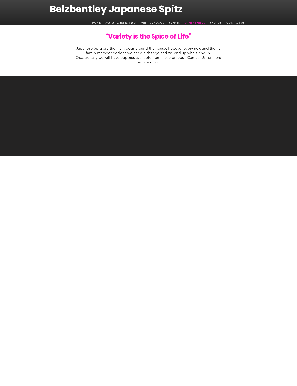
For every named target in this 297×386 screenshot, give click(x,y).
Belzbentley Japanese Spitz (116, 9)
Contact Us (196, 57)
